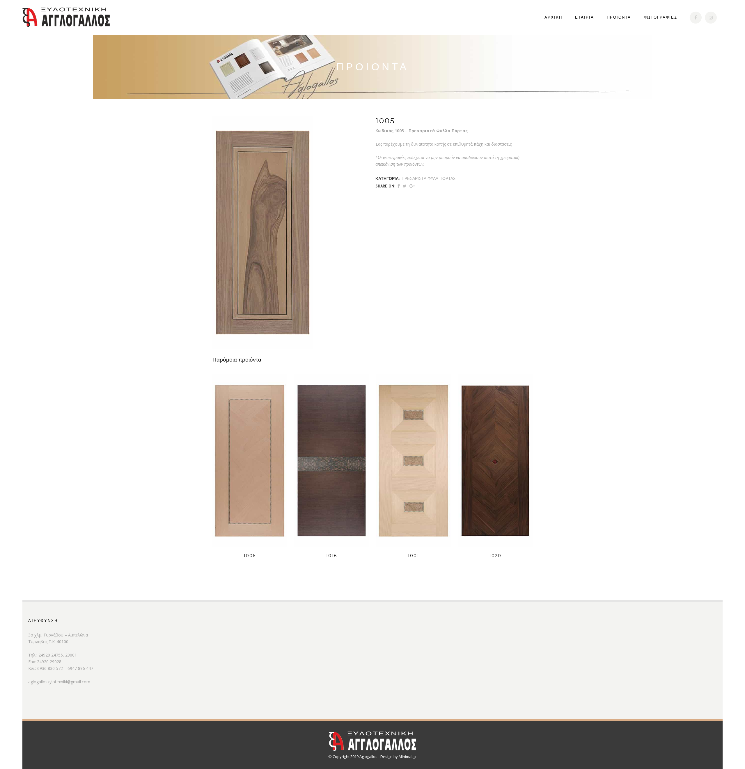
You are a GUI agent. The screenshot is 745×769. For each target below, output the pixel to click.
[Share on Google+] (412, 186)
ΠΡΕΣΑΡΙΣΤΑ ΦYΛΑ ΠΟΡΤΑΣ (429, 178)
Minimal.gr (408, 756)
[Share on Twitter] (405, 186)
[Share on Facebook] (399, 186)
